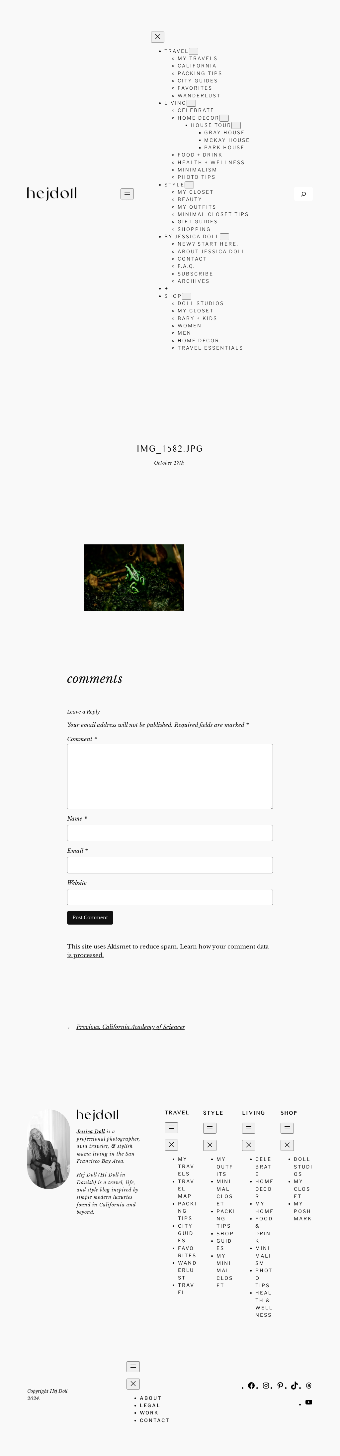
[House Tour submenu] (236, 125)
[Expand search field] (303, 194)
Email (77, 850)
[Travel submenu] (193, 51)
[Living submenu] (191, 103)
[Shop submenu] (186, 296)
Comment (82, 739)
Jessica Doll (91, 1132)
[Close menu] (157, 37)
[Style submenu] (189, 184)
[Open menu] (127, 193)
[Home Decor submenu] (224, 118)
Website (77, 882)
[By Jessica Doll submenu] (224, 236)
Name (77, 818)
